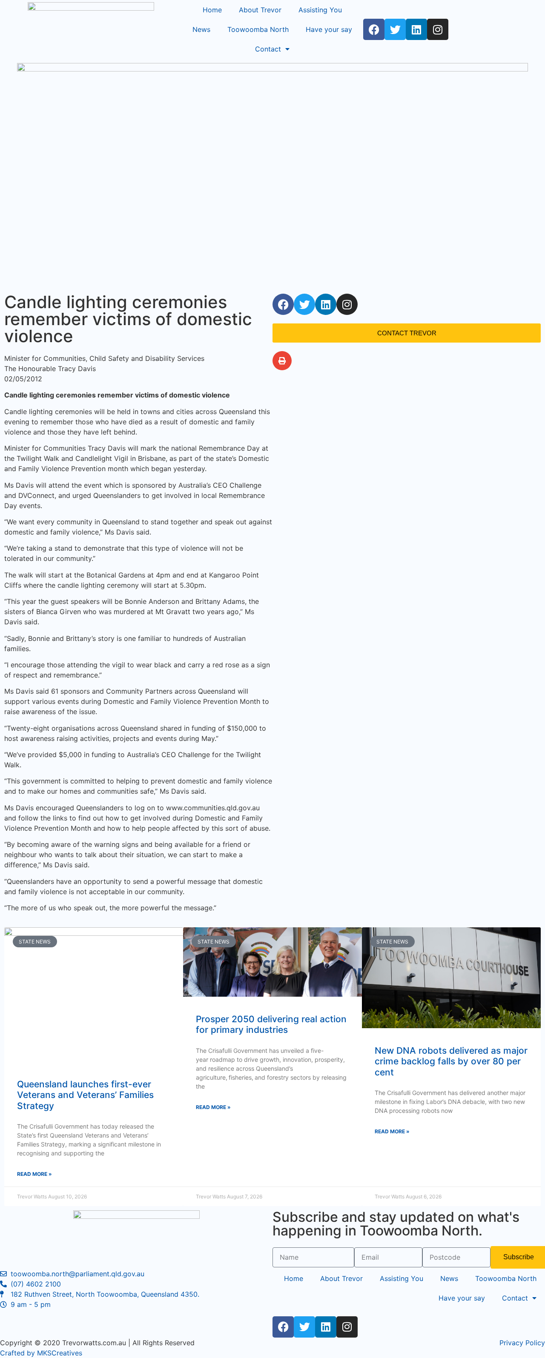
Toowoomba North (258, 29)
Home (212, 10)
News (201, 29)
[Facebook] (373, 29)
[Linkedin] (416, 29)
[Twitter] (395, 29)
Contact (268, 49)
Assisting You (320, 10)
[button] (282, 360)
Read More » (34, 1174)
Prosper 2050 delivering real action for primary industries (271, 1024)
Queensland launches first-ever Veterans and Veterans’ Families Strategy (85, 1095)
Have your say (329, 29)
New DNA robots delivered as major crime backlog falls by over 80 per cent (451, 1061)
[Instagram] (437, 29)
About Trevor (260, 10)
